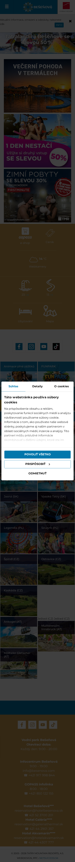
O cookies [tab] (61, 386)
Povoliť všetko (37, 454)
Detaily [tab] (37, 386)
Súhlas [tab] (13, 386)
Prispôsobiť (35, 464)
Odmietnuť (37, 473)
